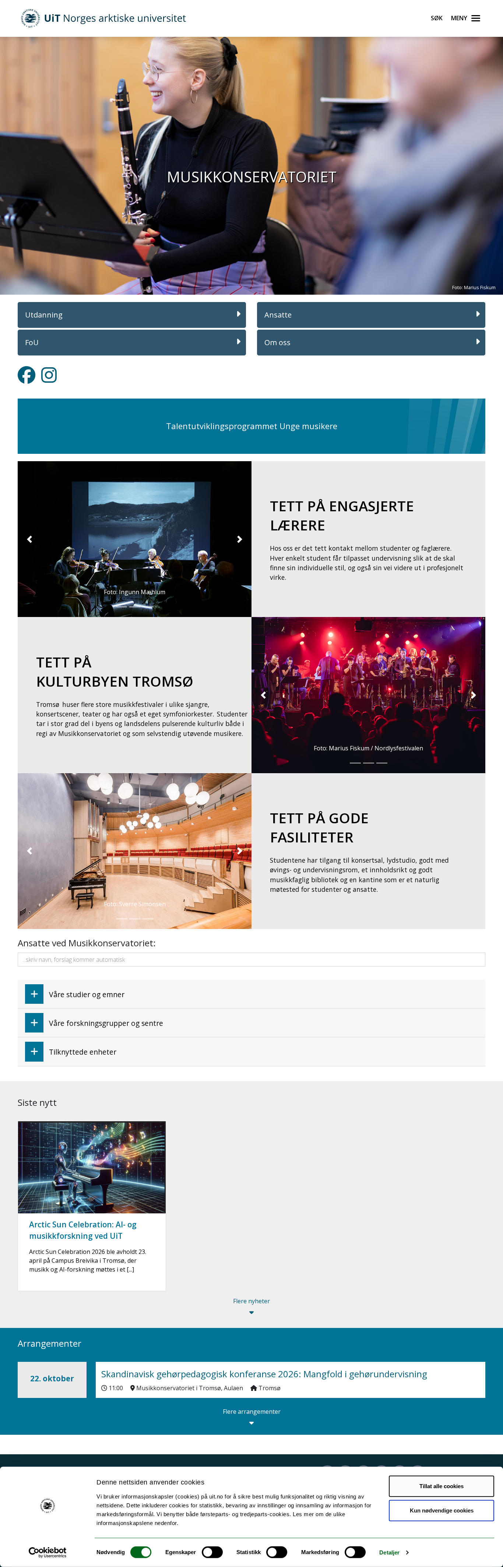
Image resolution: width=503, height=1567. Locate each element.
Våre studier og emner (86, 994)
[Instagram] (49, 379)
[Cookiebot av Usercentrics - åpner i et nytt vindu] (47, 1552)
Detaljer (389, 1552)
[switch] (212, 1552)
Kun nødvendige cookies (442, 1510)
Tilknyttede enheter (82, 1052)
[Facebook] (26, 379)
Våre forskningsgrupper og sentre (106, 1023)
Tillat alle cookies (441, 1486)
